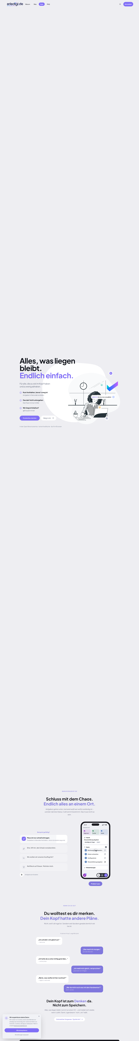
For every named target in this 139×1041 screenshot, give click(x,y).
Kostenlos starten (29, 418)
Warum (27, 4)
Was (35, 4)
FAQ (48, 4)
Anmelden (128, 4)
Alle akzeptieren (21, 1030)
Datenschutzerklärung (20, 1025)
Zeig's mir (47, 418)
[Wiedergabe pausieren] (22, 875)
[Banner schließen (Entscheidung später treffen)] (39, 1016)
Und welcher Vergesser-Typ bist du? (68, 1019)
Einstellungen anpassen (22, 1035)
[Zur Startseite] (15, 4)
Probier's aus (95, 884)
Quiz (41, 4)
